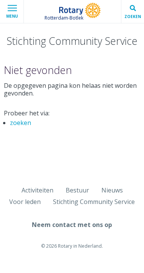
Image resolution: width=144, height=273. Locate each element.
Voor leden (25, 201)
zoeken (20, 122)
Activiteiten (37, 190)
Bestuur (77, 190)
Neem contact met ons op (72, 224)
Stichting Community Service (94, 201)
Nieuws (112, 190)
